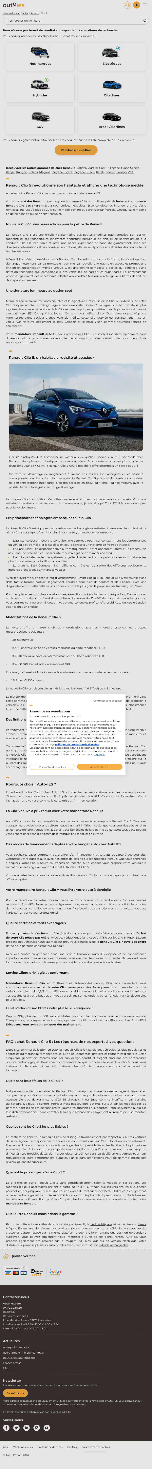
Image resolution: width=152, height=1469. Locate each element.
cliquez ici (99, 754)
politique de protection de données (77, 744)
